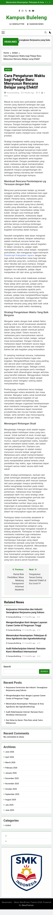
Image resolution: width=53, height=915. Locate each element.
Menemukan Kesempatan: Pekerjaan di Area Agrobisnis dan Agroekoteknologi (25, 2)
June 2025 (9, 810)
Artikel (8, 69)
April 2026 (9, 757)
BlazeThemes (28, 905)
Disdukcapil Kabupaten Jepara (19, 255)
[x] (26, 10)
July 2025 (9, 805)
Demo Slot (11, 841)
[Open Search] (46, 32)
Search (7, 666)
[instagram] (22, 10)
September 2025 (12, 794)
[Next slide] (49, 2)
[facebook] (19, 10)
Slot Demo (11, 836)
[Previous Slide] (46, 2)
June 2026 (9, 752)
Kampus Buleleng (26, 17)
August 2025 (10, 799)
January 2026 (11, 773)
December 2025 (12, 778)
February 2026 (11, 768)
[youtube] (33, 10)
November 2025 (12, 783)
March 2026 (10, 762)
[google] (29, 10)
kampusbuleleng (13, 92)
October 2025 (11, 789)
